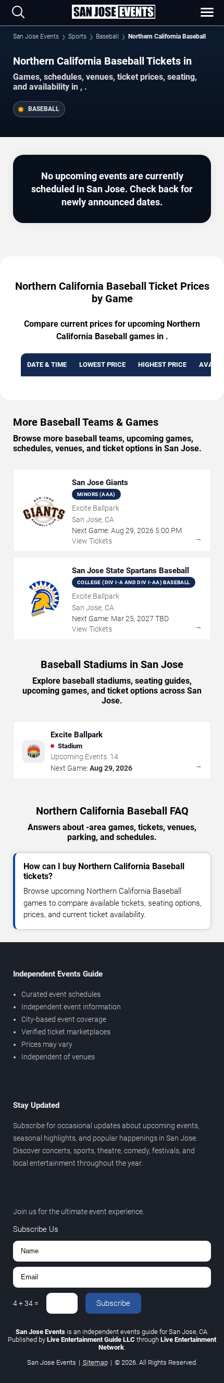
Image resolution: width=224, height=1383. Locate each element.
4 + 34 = (26, 1303)
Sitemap (95, 1362)
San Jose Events (36, 36)
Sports (77, 36)
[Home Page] (113, 12)
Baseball (107, 36)
